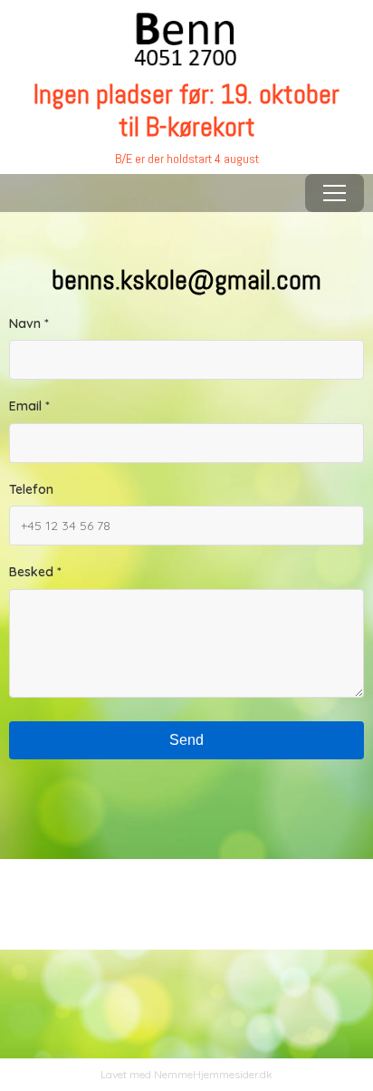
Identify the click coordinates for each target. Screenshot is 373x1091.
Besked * (35, 572)
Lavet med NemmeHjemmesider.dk (186, 1074)
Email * (29, 406)
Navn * (29, 323)
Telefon (31, 489)
